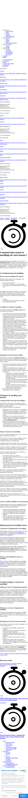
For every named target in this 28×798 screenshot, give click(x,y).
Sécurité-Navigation (11, 664)
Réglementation (3, 664)
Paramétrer (14, 796)
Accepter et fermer (23, 795)
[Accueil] (14, 27)
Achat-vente (3, 663)
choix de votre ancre (4, 591)
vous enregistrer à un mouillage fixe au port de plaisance (12, 533)
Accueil (2, 218)
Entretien (19, 663)
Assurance (8, 663)
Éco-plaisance (14, 218)
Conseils (7, 218)
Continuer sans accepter (4, 795)
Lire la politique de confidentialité (8, 790)
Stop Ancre (12, 597)
